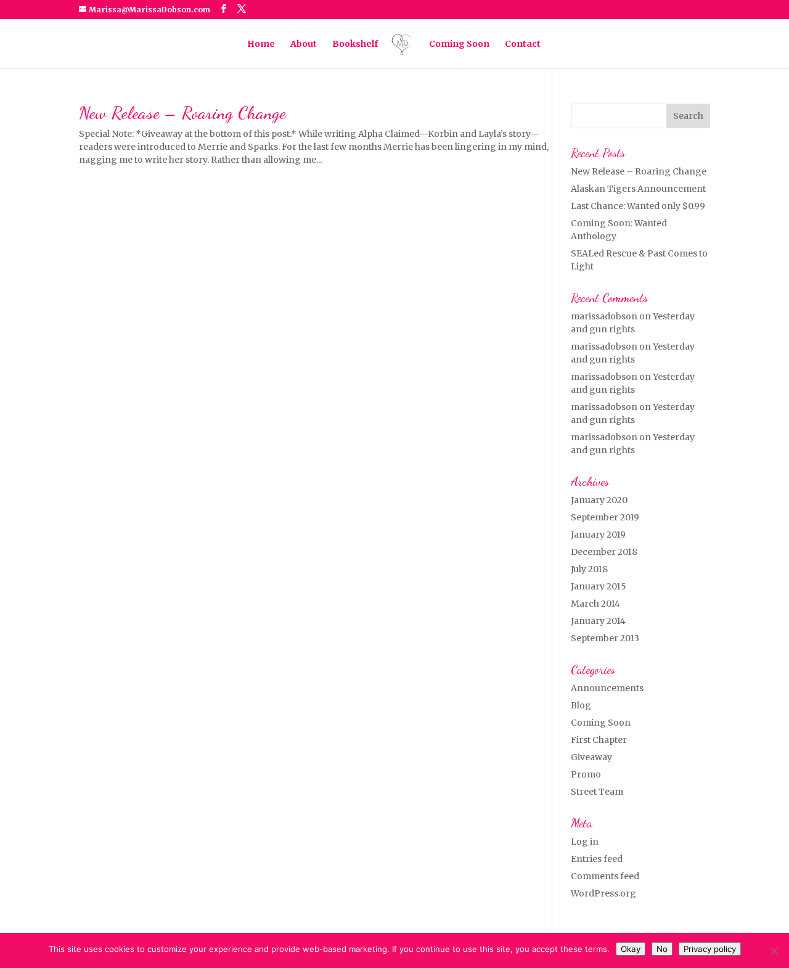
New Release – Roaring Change (182, 112)
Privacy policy (710, 949)
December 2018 (604, 551)
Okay (630, 949)
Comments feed (605, 876)
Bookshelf (355, 44)
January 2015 (598, 586)
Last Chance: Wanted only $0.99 (638, 205)
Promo (586, 774)
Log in (585, 841)
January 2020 (599, 500)
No (662, 949)
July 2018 (589, 569)
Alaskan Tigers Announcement (638, 188)
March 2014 (595, 603)
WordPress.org (603, 893)
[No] (773, 951)
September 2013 (605, 638)
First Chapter (599, 739)
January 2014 (598, 620)
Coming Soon (459, 44)
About (303, 44)
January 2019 (598, 534)
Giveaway (591, 757)
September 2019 (605, 517)
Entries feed (597, 858)
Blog (581, 705)
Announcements (607, 688)
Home (261, 44)
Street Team (597, 791)
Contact (523, 44)
